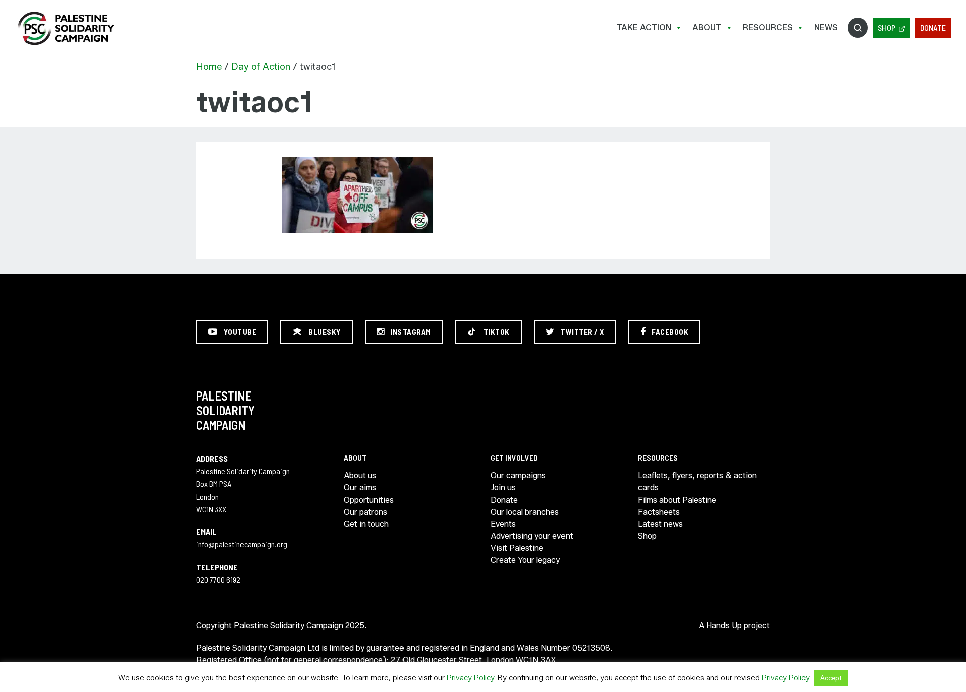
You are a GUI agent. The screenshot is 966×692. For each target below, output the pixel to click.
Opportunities (369, 500)
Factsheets (659, 512)
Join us (503, 487)
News (826, 27)
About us (360, 475)
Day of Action (260, 66)
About (706, 27)
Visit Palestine (517, 548)
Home (209, 66)
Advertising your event (532, 536)
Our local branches (525, 512)
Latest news (660, 524)
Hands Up (724, 625)
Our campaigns (518, 475)
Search (858, 28)
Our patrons (365, 512)
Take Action (644, 27)
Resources (768, 27)
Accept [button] (831, 678)
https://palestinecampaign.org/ (65, 28)
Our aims (360, 487)
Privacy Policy (470, 677)
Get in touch (366, 524)
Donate (933, 27)
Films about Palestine (677, 500)
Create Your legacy (525, 560)
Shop (886, 27)
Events (503, 524)
